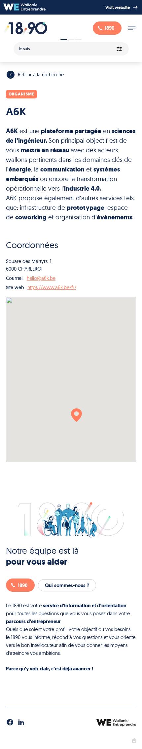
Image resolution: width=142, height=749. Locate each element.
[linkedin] (21, 722)
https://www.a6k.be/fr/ (51, 287)
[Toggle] (131, 28)
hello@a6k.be (41, 278)
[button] (76, 415)
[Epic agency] (134, 740)
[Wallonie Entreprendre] (24, 7)
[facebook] (10, 722)
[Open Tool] (71, 47)
